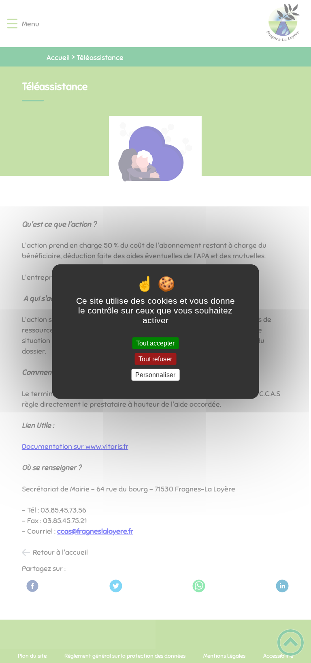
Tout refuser (155, 358)
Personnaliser (155, 374)
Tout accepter (155, 342)
